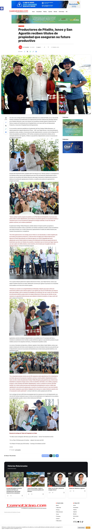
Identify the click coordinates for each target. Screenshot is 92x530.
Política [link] (29, 485)
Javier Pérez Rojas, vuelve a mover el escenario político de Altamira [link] (35, 490)
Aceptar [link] (88, 527)
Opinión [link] (50, 485)
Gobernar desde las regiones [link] (77, 488)
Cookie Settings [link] (81, 527)
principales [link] (18, 450)
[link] (2, 8)
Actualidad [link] (21, 26)
